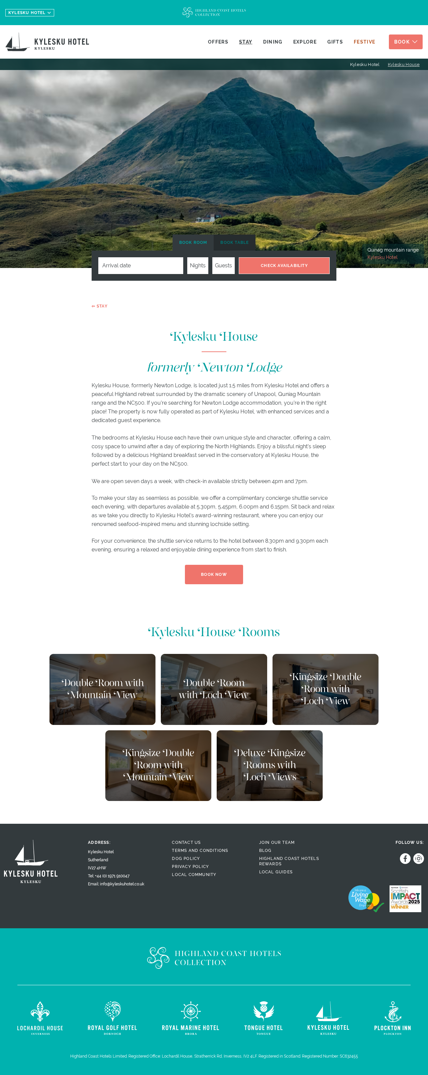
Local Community (194, 874)
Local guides (276, 872)
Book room (193, 242)
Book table (234, 242)
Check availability (284, 265)
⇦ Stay (100, 306)
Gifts (335, 42)
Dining (273, 42)
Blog (265, 850)
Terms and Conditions (200, 850)
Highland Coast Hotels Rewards (289, 861)
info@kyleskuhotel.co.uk (122, 884)
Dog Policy (186, 858)
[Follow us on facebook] (404, 859)
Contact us (186, 842)
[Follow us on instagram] (417, 859)
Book (402, 42)
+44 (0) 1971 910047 (112, 876)
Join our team (277, 842)
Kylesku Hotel (365, 64)
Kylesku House (404, 64)
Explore (305, 42)
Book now (214, 574)
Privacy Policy (190, 866)
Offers (218, 42)
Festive (365, 42)
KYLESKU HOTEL (27, 12)
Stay (245, 42)
